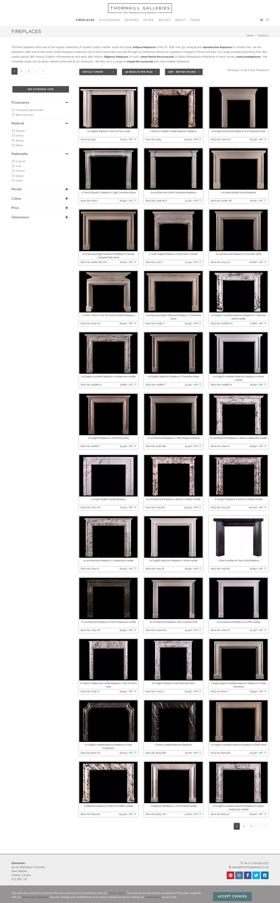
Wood (19, 140)
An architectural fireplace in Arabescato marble (108, 560)
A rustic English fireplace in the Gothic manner (173, 254)
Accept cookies (232, 896)
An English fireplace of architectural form (173, 683)
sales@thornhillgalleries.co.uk (250, 867)
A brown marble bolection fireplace (173, 744)
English (21, 161)
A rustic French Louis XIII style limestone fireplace (108, 315)
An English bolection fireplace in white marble (173, 560)
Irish (18, 166)
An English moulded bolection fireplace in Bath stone (238, 744)
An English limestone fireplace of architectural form (238, 131)
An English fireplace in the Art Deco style (108, 131)
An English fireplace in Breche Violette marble (238, 499)
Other (19, 180)
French (20, 170)
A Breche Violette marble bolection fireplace (173, 131)
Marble (20, 130)
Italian (20, 175)
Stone (19, 135)
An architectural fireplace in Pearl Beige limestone (173, 438)
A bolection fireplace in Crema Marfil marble (173, 806)
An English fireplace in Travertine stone (108, 438)
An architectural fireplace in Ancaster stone (238, 254)
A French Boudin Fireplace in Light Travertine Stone (108, 192)
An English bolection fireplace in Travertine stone (173, 376)
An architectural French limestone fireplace (173, 192)
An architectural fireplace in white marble (238, 622)
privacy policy (117, 893)
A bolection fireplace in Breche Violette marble (108, 806)
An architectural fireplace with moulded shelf (173, 622)
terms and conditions (35, 897)
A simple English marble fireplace (108, 499)
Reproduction (25, 114)
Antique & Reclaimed (30, 110)
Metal (19, 145)
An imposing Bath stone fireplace (238, 192)
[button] (98, 72)
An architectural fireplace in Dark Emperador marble (108, 622)
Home (250, 35)
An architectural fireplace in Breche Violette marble (173, 499)
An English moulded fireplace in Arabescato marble (108, 376)
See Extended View (41, 89)
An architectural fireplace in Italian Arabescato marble (238, 438)
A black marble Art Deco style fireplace (238, 560)
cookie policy (153, 897)
